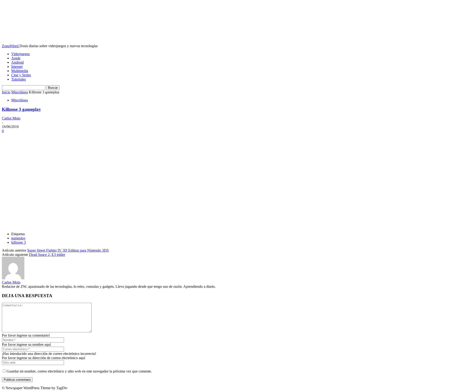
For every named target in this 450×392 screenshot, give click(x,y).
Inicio (6, 92)
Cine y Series (21, 75)
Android (17, 62)
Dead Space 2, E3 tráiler (47, 255)
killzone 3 (18, 242)
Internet (16, 67)
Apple (15, 58)
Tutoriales (18, 79)
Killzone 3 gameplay (21, 109)
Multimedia (19, 71)
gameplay (18, 238)
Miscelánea (19, 92)
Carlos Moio (11, 118)
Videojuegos (20, 54)
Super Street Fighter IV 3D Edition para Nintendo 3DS (68, 250)
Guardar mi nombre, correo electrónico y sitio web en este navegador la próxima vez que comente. (79, 371)
